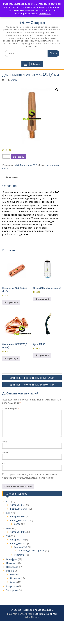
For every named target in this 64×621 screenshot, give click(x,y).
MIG (17, 165)
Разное (10, 570)
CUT (8, 501)
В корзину (18, 157)
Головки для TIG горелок (31, 550)
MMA (9, 528)
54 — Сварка (32, 22)
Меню (35, 64)
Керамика (19, 554)
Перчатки (15, 578)
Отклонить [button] (45, 13)
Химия (13, 582)
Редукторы (12, 586)
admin (14, 79)
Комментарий (10, 408)
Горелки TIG (20, 547)
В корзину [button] (10, 302)
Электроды (12, 590)
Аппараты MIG (17, 516)
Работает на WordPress (19, 613)
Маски (13, 574)
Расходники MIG (28, 165)
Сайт (4, 463)
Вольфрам (11, 559)
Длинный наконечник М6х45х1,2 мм (32, 377)
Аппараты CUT (17, 504)
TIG (8, 536)
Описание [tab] (12, 177)
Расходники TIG (18, 543)
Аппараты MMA (18, 531)
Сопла (17, 523)
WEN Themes (32, 617)
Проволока (12, 566)
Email (6, 452)
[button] (56, 89)
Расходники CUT (18, 508)
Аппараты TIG (17, 539)
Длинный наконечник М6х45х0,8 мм (32, 384)
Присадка (11, 563)
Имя (5, 441)
